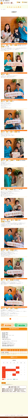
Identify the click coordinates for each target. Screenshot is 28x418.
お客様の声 (4, 9)
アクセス (9, 415)
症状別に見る (18, 415)
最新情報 (22, 415)
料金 (7, 415)
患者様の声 (12, 415)
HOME (1, 9)
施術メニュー (15, 415)
